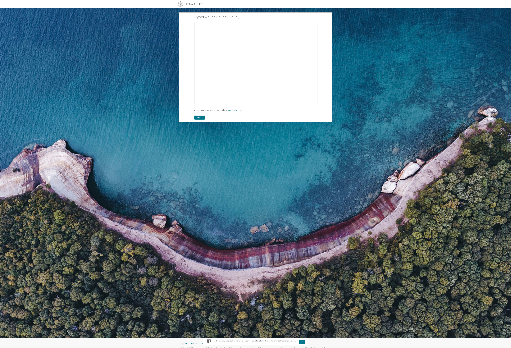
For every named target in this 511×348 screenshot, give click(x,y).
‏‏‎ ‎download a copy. (235, 110)
